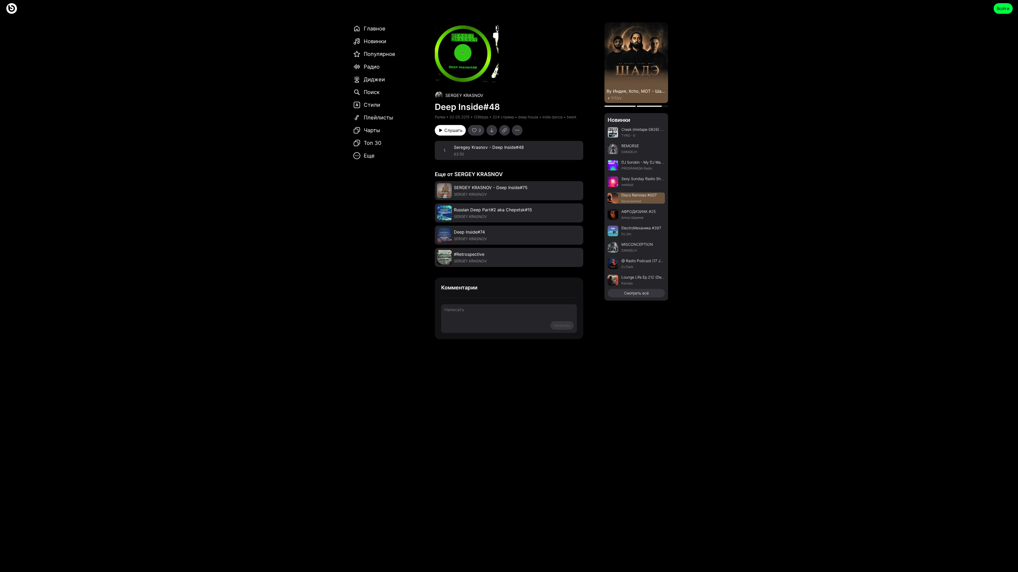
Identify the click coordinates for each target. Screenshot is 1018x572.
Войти (1003, 8)
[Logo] (11, 8)
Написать (562, 325)
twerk (571, 117)
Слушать (453, 130)
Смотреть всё (636, 293)
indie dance (552, 117)
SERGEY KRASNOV (464, 95)
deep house (528, 117)
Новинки (619, 120)
